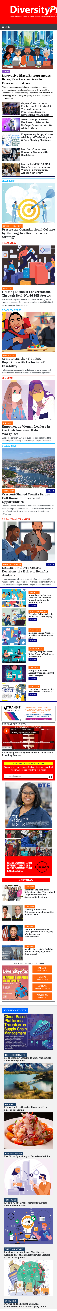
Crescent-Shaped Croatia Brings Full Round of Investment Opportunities (26, 498)
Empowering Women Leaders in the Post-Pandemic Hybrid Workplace (26, 430)
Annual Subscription (42, 987)
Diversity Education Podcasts (11, 750)
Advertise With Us (42, 996)
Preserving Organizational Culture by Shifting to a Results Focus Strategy (28, 233)
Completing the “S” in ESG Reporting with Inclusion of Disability (23, 362)
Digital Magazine (42, 978)
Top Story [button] (6, 71)
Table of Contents (42, 969)
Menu (7, 27)
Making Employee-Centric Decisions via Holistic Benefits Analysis (25, 571)
